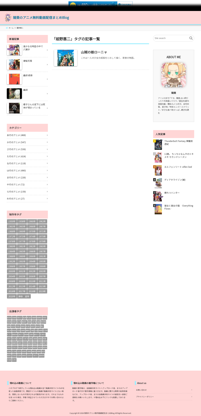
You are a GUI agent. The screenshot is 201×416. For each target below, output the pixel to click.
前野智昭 (40, 338)
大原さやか (21, 334)
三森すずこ (35, 355)
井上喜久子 (43, 334)
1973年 (22, 236)
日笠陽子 (14, 322)
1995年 (42, 261)
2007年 (42, 276)
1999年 (42, 266)
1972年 (11, 236)
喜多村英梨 (43, 322)
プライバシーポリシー (145, 396)
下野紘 (32, 330)
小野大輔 (34, 322)
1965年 (22, 226)
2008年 (11, 281)
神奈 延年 (23, 296)
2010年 (32, 281)
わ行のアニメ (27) (16, 198)
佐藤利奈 (30, 343)
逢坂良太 (9, 343)
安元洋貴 (14, 338)
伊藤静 (8, 326)
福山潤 (24, 317)
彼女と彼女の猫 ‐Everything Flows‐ (178, 207)
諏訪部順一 (24, 322)
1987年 (42, 251)
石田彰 (38, 322)
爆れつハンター (172, 192)
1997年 (22, 266)
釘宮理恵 (9, 322)
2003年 (42, 271)
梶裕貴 (29, 322)
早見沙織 (9, 330)
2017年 (22, 291)
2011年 (42, 281)
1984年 (11, 251)
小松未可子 (29, 355)
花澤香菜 (14, 317)
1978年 (32, 241)
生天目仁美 (15, 347)
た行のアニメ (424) (16, 156)
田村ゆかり (37, 334)
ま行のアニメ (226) (16, 177)
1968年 (11, 231)
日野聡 (30, 338)
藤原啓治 (45, 347)
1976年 (11, 241)
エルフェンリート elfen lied (178, 166)
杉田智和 (34, 317)
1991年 (42, 256)
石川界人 (14, 360)
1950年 (11, 221)
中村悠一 (45, 317)
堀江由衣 (29, 317)
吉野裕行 (24, 355)
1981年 (22, 246)
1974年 (32, 236)
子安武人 (18, 326)
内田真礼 (25, 347)
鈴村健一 (45, 338)
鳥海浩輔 (26, 334)
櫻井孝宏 (9, 317)
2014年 (32, 286)
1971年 (42, 231)
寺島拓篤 (40, 347)
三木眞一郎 (25, 338)
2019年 (42, 291)
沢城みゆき (19, 317)
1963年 (11, 226)
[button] (191, 38)
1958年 (22, 221)
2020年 (11, 296)
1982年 (32, 246)
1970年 (32, 231)
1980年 (11, 246)
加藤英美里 (41, 355)
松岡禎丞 (23, 330)
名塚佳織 (30, 347)
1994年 (32, 261)
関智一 (42, 326)
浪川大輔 (19, 322)
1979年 (42, 241)
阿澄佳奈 (25, 343)
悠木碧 (36, 330)
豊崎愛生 (28, 330)
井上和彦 (45, 330)
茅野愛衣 (23, 326)
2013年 (22, 286)
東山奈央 (20, 347)
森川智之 (28, 326)
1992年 (11, 261)
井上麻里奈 (19, 338)
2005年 (22, 276)
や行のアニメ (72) (16, 184)
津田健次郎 (15, 343)
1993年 (22, 261)
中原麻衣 (39, 351)
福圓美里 (34, 351)
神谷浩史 (13, 326)
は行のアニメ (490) (16, 170)
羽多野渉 (24, 351)
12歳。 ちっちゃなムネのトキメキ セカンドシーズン (179, 155)
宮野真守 (33, 326)
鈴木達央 (9, 360)
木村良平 (9, 351)
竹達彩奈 (9, 347)
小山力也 (19, 351)
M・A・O (9, 334)
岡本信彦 (14, 330)
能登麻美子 (39, 317)
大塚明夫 (29, 351)
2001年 (22, 271)
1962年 (42, 221)
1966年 (32, 226)
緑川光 (43, 351)
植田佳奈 (35, 347)
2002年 (32, 271)
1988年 (11, 256)
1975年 (42, 236)
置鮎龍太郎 (15, 334)
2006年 (32, 276)
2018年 (32, 291)
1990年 (32, 256)
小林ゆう (9, 338)
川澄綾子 (31, 334)
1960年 (32, 221)
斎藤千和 (45, 343)
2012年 (11, 286)
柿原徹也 (35, 343)
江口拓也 (14, 355)
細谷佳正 (38, 326)
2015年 (42, 286)
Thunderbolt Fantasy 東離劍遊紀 (178, 142)
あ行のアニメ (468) (16, 135)
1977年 (22, 241)
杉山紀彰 (19, 355)
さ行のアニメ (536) (16, 149)
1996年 (11, 266)
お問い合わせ (141, 390)
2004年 (11, 276)
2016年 (11, 291)
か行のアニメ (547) (16, 142)
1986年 (32, 251)
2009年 (22, 281)
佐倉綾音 (40, 330)
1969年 (22, 231)
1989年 (22, 256)
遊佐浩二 (9, 355)
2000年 (11, 271)
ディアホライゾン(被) (175, 179)
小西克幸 (35, 338)
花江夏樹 (14, 351)
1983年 (42, 246)
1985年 (22, 251)
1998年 (32, 266)
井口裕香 (40, 343)
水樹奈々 (20, 343)
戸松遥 (18, 330)
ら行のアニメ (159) (16, 191)
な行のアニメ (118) (16, 163)
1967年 (42, 226)
